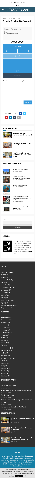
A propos (10, 2)
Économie (5, 345)
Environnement (7, 348)
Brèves (4, 340)
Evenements (4, 280)
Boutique (4, 277)
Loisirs (4, 360)
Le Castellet (6, 292)
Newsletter (16, 2)
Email (4, 220)
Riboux (4, 297)
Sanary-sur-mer (7, 300)
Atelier (6, 325)
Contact (23, 2)
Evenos (4, 282)
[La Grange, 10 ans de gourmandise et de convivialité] (7, 135)
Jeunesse (5, 355)
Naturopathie (8, 332)
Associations (6, 320)
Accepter (19, 476)
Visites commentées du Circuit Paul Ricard (13, 407)
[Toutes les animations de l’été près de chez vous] (7, 145)
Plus (26, 476)
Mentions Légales (17, 466)
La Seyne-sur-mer (8, 287)
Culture (5, 343)
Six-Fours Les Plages (9, 305)
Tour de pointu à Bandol (8, 395)
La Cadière (5, 285)
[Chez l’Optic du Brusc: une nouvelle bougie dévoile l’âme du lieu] (7, 155)
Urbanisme (5, 376)
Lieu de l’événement (12, 29)
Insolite (4, 353)
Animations (6, 317)
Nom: (6, 32)
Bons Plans (6, 322)
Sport (4, 373)
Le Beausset (6, 290)
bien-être (7, 327)
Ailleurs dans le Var (7, 272)
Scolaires (5, 368)
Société (5, 371)
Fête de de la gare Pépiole (8, 385)
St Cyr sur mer (6, 308)
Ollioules (5, 295)
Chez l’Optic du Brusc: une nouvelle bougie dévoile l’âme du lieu (22, 154)
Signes (4, 303)
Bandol (4, 274)
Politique (4, 366)
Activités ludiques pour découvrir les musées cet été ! (16, 390)
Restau (6, 335)
